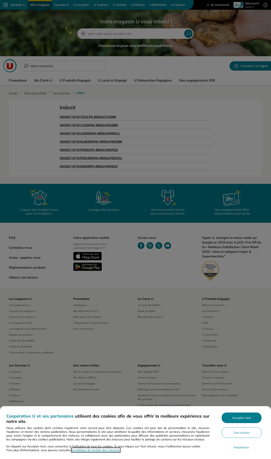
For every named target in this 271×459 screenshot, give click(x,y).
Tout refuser (241, 432)
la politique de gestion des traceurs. (96, 450)
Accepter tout (241, 418)
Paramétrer (241, 447)
